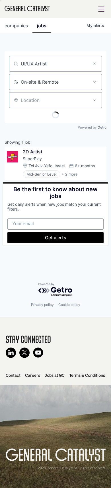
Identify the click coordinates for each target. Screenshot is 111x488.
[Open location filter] (94, 100)
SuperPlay (32, 158)
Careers (32, 375)
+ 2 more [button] (69, 174)
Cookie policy (69, 304)
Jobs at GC (55, 375)
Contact (13, 375)
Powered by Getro (92, 127)
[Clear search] (94, 63)
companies (16, 25)
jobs (41, 25)
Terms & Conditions (87, 375)
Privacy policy (42, 304)
